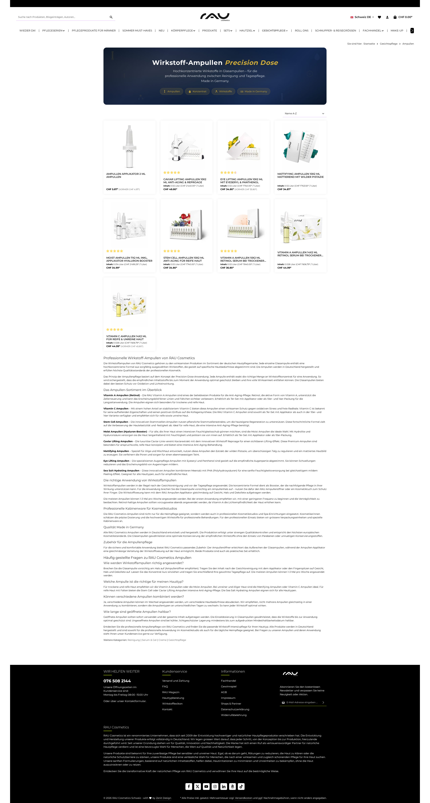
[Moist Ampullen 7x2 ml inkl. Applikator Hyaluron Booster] (129, 225)
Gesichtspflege (177, 639)
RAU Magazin (170, 692)
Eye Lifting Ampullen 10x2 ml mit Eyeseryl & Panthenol (241, 181)
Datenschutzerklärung (235, 709)
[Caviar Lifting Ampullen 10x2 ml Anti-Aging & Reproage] (186, 146)
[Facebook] (188, 786)
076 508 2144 (117, 680)
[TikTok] (241, 786)
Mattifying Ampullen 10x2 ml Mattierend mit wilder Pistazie (300, 175)
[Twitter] (197, 786)
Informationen (233, 671)
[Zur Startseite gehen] (215, 17)
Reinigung (134, 639)
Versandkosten (243, 797)
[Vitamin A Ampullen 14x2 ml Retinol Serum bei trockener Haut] (300, 225)
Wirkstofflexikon (172, 703)
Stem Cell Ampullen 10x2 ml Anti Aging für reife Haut (183, 259)
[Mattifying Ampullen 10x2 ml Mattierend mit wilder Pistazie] (300, 146)
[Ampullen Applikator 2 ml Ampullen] (129, 146)
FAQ (165, 686)
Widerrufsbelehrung (234, 715)
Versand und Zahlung (175, 680)
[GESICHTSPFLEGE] (275, 30)
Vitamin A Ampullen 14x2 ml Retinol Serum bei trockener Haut (299, 254)
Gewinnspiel (228, 686)
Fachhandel (228, 680)
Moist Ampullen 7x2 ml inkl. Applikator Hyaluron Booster (129, 259)
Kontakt (167, 709)
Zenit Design (163, 797)
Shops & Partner (231, 703)
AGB (224, 692)
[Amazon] (232, 786)
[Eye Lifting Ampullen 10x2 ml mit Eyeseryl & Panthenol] (243, 146)
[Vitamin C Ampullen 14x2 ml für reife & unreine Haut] (129, 303)
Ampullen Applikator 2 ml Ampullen (125, 175)
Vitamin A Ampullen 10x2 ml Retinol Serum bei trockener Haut (242, 259)
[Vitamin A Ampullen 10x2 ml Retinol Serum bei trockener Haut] (243, 225)
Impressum (228, 697)
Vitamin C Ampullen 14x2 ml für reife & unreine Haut (126, 338)
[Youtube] (206, 786)
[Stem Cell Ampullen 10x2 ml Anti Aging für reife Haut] (186, 225)
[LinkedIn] (223, 786)
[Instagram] (215, 786)
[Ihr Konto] (387, 17)
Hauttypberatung (173, 697)
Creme (162, 639)
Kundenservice (174, 671)
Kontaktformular (135, 701)
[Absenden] (323, 702)
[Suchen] (111, 17)
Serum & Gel (149, 639)
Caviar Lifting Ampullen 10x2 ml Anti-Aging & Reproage (184, 181)
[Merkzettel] (379, 17)
